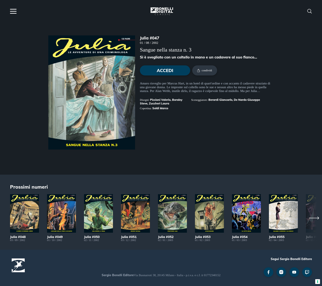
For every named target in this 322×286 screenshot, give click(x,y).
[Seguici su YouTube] (294, 272)
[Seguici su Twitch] (307, 272)
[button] (13, 11)
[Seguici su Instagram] (281, 272)
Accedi (165, 70)
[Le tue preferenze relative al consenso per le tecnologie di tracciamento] (317, 281)
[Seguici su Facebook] (268, 272)
